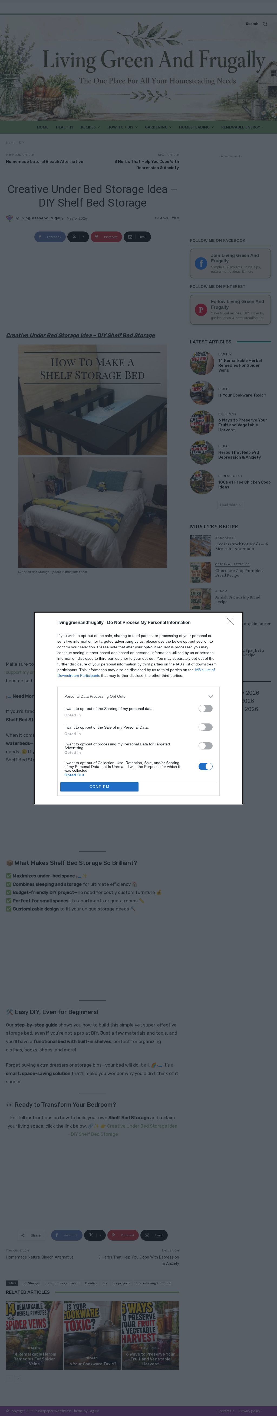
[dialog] (138, 708)
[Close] (232, 623)
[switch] (206, 708)
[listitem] (138, 696)
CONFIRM (100, 787)
